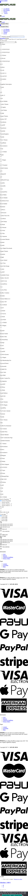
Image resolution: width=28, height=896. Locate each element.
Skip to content (3, 0)
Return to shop (18, 879)
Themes (5, 11)
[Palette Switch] (14, 2)
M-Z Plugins (6, 10)
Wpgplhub (2, 38)
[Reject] (22, 895)
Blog (4, 566)
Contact (5, 564)
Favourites (5, 565)
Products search (6, 36)
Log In (5, 13)
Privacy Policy (6, 558)
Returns (5, 555)
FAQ (4, 554)
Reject (12, 895)
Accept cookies (6, 895)
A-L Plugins (6, 8)
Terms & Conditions (8, 557)
